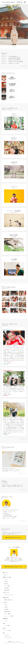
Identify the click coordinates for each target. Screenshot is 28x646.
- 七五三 (5, 579)
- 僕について (6, 574)
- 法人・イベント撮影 (8, 616)
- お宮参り (6, 581)
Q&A (4, 623)
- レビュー (6, 620)
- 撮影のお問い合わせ (8, 599)
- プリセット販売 (7, 630)
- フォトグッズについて (9, 595)
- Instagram (6, 635)
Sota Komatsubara (8, 2)
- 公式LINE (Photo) (8, 637)
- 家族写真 (6, 583)
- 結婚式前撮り (7, 590)
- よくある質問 (7, 625)
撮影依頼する (19, 2)
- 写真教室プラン (7, 587)
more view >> (24, 65)
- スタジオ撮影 (7, 585)
